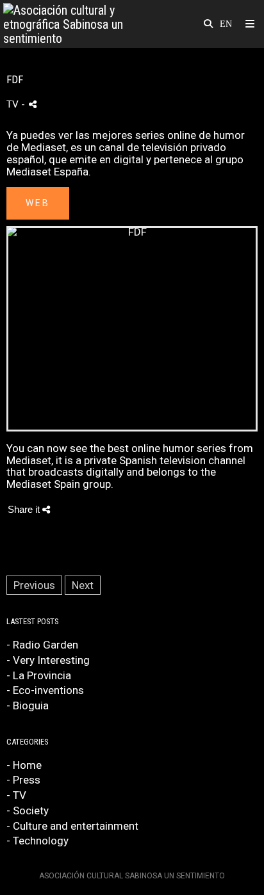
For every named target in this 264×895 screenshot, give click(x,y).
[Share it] (33, 104)
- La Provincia (38, 675)
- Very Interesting (48, 660)
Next (83, 585)
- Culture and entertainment (72, 825)
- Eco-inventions (45, 690)
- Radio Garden (42, 644)
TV (12, 104)
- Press (23, 779)
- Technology (37, 840)
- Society (27, 810)
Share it (25, 509)
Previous (34, 585)
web (38, 203)
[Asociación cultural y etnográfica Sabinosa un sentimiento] (67, 24)
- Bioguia (27, 705)
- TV (16, 795)
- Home (24, 765)
